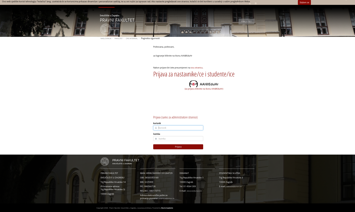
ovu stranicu (197, 67)
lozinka (156, 133)
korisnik (157, 123)
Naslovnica (106, 38)
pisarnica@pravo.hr (166, 198)
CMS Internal (132, 38)
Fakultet (246, 22)
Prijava (178, 146)
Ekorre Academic (167, 208)
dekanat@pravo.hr (194, 191)
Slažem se (304, 2)
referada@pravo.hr (234, 186)
